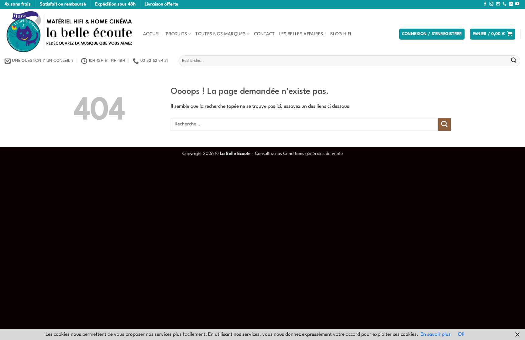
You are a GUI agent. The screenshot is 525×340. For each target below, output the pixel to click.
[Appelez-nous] (504, 4)
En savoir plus (435, 334)
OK (461, 334)
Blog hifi (340, 34)
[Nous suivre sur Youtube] (517, 4)
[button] (432, 34)
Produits (176, 34)
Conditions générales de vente (313, 154)
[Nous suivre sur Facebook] (485, 4)
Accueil (152, 34)
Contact (264, 34)
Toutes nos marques (220, 34)
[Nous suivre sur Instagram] (491, 4)
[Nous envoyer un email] (498, 4)
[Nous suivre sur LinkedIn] (511, 4)
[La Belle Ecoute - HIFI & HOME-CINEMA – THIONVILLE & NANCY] (69, 31)
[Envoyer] (513, 61)
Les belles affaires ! (302, 34)
